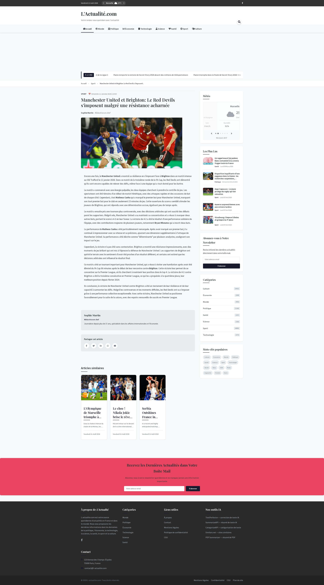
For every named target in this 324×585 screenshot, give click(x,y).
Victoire (217, 373)
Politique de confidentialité (176, 532)
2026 (221, 367)
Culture (221, 288)
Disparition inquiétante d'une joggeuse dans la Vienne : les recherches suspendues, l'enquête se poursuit (227, 177)
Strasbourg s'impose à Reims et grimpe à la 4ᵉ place (227, 218)
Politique (218, 182)
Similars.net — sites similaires (218, 532)
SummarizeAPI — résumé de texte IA (221, 522)
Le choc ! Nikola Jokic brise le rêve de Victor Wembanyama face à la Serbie (123, 412)
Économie (221, 295)
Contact (167, 522)
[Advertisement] (162, 51)
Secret (207, 367)
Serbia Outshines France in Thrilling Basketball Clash (149, 412)
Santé (217, 166)
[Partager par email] (114, 345)
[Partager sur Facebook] (86, 345)
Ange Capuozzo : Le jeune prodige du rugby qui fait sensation (225, 191)
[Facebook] (242, 3)
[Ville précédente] (103, 3)
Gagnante (208, 373)
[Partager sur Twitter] (93, 345)
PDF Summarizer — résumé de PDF (220, 537)
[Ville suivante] (120, 3)
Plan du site (238, 580)
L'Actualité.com (99, 13)
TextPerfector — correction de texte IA (222, 517)
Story (214, 367)
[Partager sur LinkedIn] (100, 345)
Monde (221, 301)
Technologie (221, 334)
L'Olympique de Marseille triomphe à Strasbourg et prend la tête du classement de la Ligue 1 (93, 412)
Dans (225, 373)
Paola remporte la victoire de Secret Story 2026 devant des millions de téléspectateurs (135, 75)
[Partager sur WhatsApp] (107, 345)
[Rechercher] (239, 21)
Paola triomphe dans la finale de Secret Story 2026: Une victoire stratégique (210, 75)
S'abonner (222, 266)
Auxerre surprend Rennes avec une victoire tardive (227, 205)
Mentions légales (171, 527)
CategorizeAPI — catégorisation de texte (223, 527)
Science (221, 321)
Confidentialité (217, 580)
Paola (229, 367)
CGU (166, 537)
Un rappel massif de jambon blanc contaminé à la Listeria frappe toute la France (227, 160)
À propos (168, 517)
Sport (83, 94)
